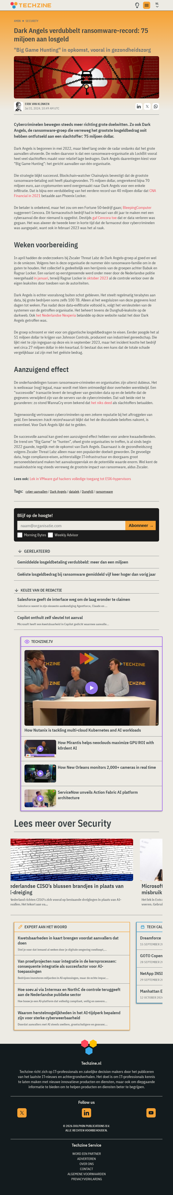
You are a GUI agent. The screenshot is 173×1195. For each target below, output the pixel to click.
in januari (41, 278)
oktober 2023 (97, 278)
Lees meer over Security (62, 823)
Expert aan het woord (45, 926)
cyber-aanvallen (36, 491)
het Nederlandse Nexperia (56, 315)
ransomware (104, 491)
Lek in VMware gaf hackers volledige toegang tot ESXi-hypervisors (80, 478)
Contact (86, 1169)
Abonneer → (141, 525)
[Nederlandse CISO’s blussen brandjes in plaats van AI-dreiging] (68, 860)
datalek (74, 491)
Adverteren (86, 1159)
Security (32, 21)
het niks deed (101, 402)
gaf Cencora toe (104, 217)
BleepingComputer (137, 207)
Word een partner (86, 1153)
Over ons (87, 1164)
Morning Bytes (35, 534)
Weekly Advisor (66, 534)
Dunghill (87, 491)
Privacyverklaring (86, 1179)
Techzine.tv (42, 641)
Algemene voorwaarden (87, 1174)
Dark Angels (58, 491)
